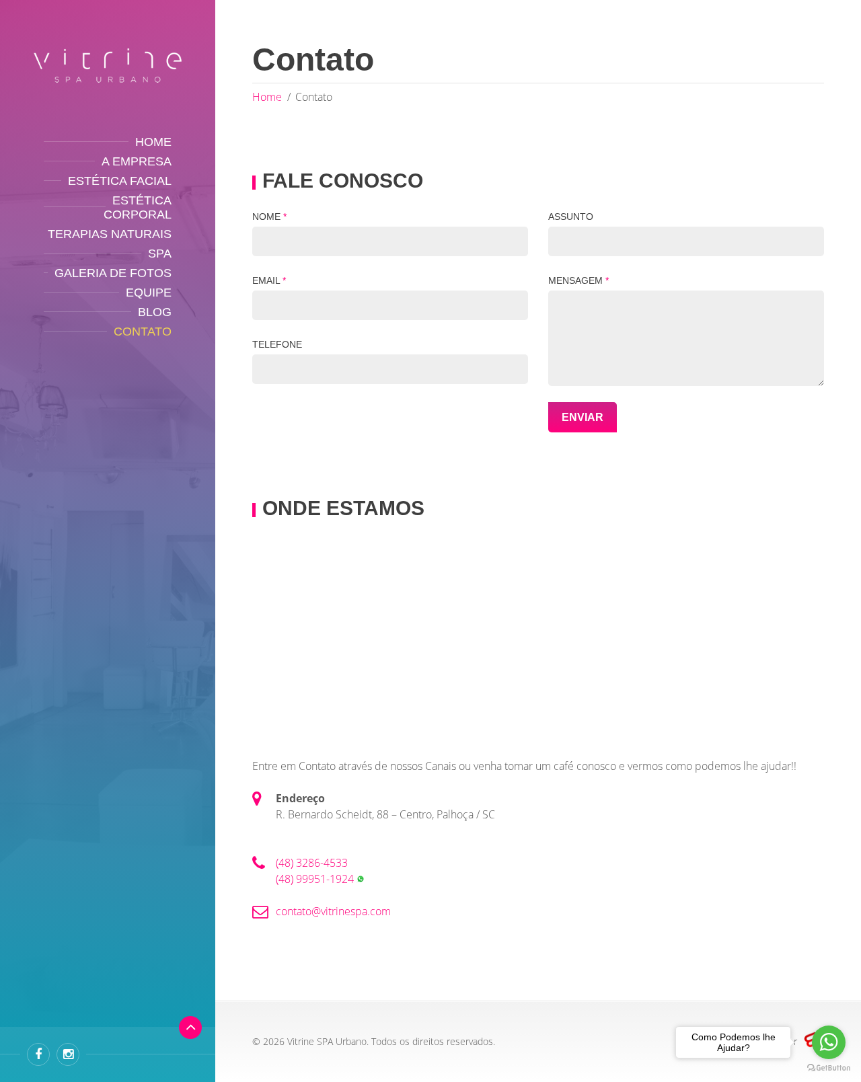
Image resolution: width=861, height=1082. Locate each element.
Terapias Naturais (110, 234)
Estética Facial (120, 181)
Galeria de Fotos (113, 273)
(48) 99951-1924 (316, 879)
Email (269, 280)
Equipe (149, 292)
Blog (155, 312)
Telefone (277, 344)
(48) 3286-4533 (312, 862)
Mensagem (578, 280)
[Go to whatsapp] (829, 1042)
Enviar (582, 417)
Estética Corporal (138, 207)
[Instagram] (68, 1054)
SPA (160, 253)
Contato (143, 331)
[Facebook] (38, 1054)
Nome (269, 216)
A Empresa (137, 161)
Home (153, 142)
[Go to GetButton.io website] (828, 1068)
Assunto (570, 216)
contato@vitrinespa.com (333, 911)
